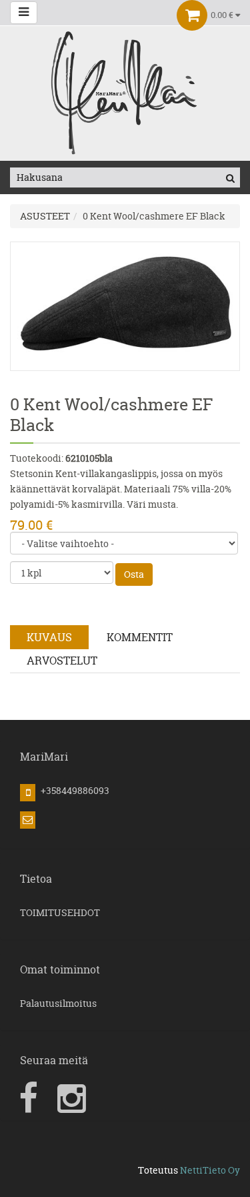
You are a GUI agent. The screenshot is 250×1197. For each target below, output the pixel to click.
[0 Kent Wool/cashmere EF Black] (125, 305)
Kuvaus (49, 637)
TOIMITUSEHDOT (60, 912)
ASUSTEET (45, 216)
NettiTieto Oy (210, 1170)
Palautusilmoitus (58, 1003)
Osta (134, 574)
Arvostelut (62, 660)
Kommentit (140, 637)
